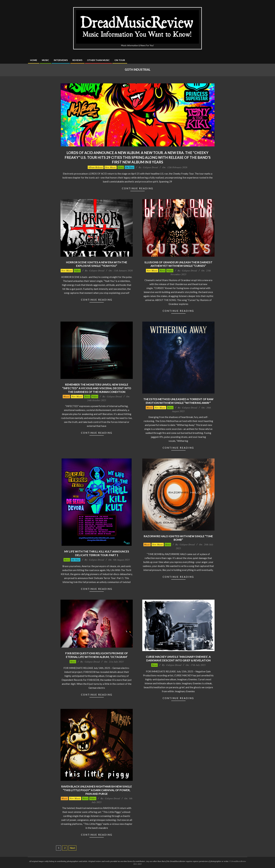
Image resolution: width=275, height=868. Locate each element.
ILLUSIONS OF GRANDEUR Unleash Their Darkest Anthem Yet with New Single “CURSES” (178, 264)
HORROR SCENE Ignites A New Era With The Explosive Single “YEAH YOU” (96, 264)
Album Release (95, 167)
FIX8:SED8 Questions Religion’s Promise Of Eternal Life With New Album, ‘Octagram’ (96, 655)
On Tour (129, 167)
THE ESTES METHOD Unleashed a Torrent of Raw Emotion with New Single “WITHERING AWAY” (178, 400)
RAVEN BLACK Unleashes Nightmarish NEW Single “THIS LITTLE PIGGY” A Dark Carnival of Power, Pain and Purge (96, 790)
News (120, 167)
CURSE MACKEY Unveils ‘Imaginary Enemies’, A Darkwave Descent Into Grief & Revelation (178, 658)
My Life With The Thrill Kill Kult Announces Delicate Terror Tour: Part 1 (96, 553)
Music (66, 396)
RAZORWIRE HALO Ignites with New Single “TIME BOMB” (178, 538)
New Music (110, 167)
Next (72, 847)
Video (77, 270)
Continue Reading (137, 188)
